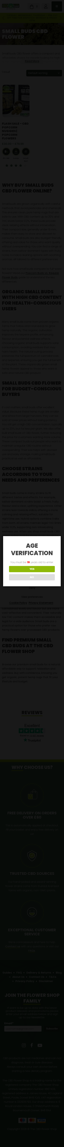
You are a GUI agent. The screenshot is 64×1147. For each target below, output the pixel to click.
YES (32, 569)
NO (32, 577)
